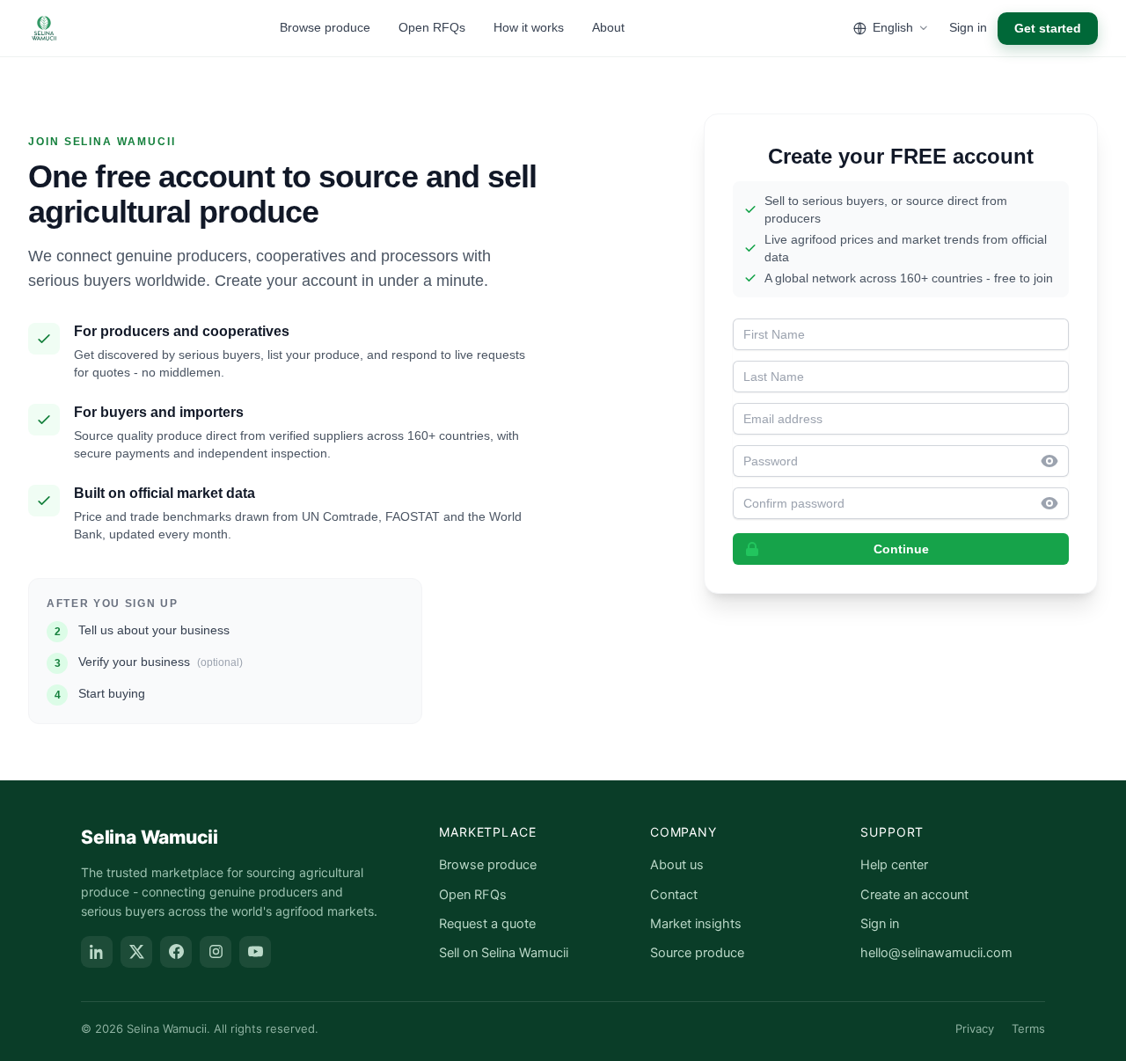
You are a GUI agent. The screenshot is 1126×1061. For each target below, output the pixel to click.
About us (677, 865)
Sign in (968, 27)
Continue (901, 549)
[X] (136, 952)
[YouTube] (255, 952)
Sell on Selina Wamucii (503, 953)
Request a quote (487, 924)
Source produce (697, 953)
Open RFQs (431, 27)
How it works (529, 27)
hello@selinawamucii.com (936, 953)
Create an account (914, 895)
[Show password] (1055, 461)
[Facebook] (176, 952)
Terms (1028, 1028)
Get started (1047, 28)
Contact (674, 895)
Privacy (974, 1028)
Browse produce (325, 27)
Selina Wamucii (149, 837)
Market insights (696, 924)
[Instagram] (215, 952)
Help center (894, 865)
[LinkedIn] (97, 952)
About (608, 27)
